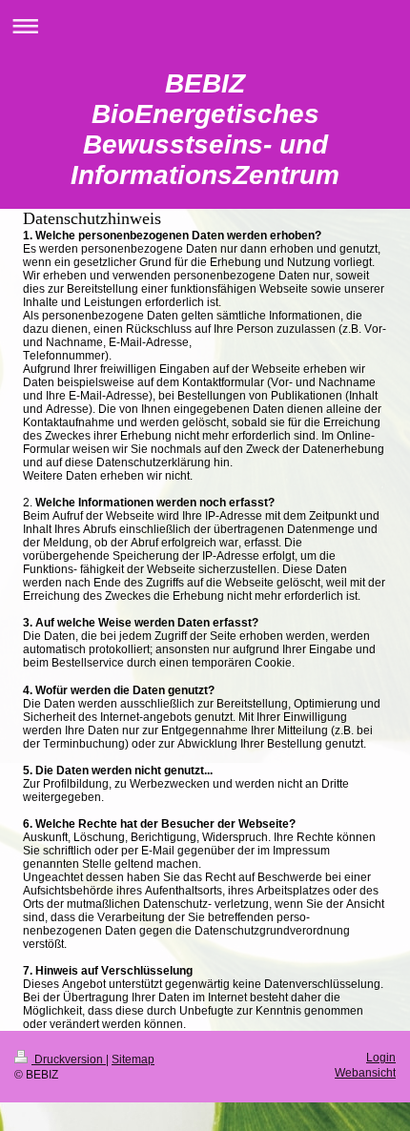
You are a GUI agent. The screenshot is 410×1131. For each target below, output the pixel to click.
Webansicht (365, 1072)
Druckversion (68, 1059)
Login (381, 1057)
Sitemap (133, 1059)
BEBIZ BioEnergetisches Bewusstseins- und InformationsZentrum (205, 129)
